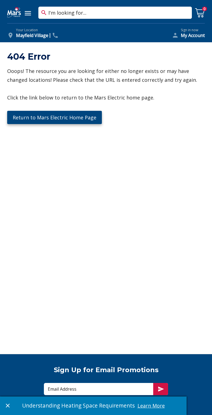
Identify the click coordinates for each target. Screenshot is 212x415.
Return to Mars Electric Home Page (54, 117)
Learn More (151, 405)
